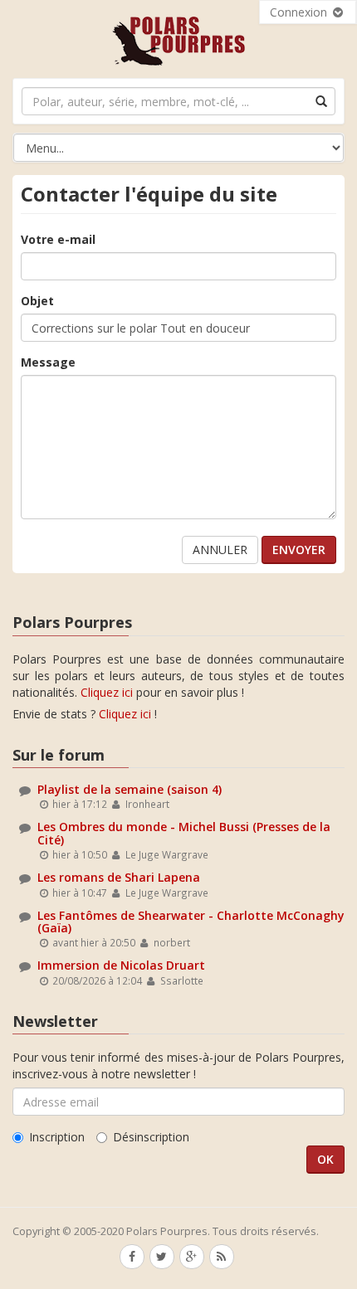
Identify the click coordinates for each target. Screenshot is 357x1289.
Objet (37, 301)
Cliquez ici (107, 692)
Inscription (57, 1137)
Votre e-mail (58, 239)
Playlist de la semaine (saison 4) (129, 789)
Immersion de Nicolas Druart (121, 965)
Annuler (220, 549)
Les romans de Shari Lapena (118, 877)
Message (48, 362)
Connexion (300, 12)
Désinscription (151, 1137)
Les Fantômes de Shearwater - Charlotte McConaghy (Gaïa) (191, 921)
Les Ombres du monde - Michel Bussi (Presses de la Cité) (183, 833)
